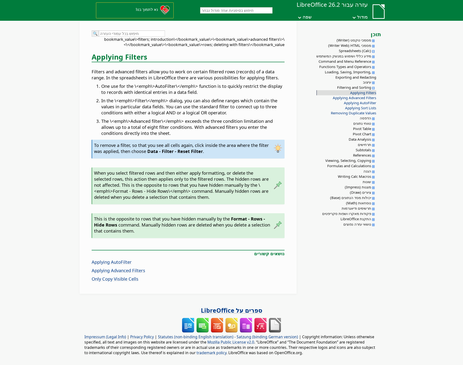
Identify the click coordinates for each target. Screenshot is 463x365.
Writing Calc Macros (354, 176)
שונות (367, 181)
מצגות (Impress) (358, 187)
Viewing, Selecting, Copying (348, 160)
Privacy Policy (142, 336)
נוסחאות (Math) (358, 202)
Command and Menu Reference (345, 61)
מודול (362, 17)
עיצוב (367, 82)
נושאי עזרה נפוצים (357, 224)
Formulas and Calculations (349, 165)
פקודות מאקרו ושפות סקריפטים (346, 213)
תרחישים (364, 144)
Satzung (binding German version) (267, 336)
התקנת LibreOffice (355, 218)
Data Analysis (360, 139)
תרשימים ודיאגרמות (356, 208)
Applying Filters (363, 92)
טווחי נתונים (362, 123)
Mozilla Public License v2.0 (230, 342)
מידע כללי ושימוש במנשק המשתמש (343, 56)
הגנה (367, 171)
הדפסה (365, 118)
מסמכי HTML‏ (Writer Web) (349, 45)
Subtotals (363, 149)
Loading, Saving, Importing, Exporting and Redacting (350, 74)
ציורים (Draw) (360, 192)
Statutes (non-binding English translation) (195, 336)
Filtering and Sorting (354, 87)
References (362, 155)
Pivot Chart (362, 133)
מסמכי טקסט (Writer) (354, 40)
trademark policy (211, 352)
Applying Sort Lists (360, 107)
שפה (307, 17)
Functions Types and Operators (345, 66)
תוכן (376, 34)
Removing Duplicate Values (353, 112)
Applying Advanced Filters (354, 97)
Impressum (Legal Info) (105, 336)
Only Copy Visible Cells (115, 279)
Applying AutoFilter (360, 102)
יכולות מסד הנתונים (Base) (350, 197)
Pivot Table (362, 128)
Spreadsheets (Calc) (355, 50)
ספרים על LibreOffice (231, 310)
